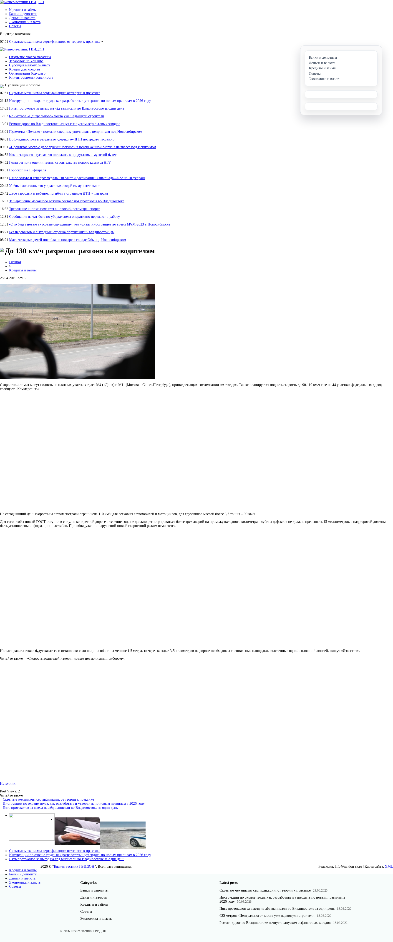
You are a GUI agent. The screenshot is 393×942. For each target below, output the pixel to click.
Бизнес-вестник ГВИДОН (74, 866)
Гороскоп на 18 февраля (27, 170)
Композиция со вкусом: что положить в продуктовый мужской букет (62, 155)
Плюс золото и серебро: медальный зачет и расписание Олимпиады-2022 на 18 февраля (77, 178)
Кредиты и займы (23, 10)
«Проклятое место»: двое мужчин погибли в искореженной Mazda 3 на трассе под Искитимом (82, 147)
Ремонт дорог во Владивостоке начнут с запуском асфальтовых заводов (64, 124)
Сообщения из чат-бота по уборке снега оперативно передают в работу (64, 216)
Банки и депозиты (23, 14)
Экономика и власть (24, 22)
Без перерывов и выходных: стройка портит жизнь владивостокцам (61, 232)
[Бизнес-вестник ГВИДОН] (22, 2)
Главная (15, 262)
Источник (7, 783)
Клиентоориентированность (31, 77)
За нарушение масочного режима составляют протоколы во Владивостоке (66, 201)
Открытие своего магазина (30, 57)
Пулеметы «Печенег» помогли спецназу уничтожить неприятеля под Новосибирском (75, 131)
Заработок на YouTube (26, 61)
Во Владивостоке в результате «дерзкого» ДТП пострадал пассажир (61, 139)
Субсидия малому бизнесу (29, 65)
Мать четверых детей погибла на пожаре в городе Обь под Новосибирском (67, 240)
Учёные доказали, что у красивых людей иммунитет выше (54, 186)
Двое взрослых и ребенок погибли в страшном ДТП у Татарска (58, 193)
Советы (15, 26)
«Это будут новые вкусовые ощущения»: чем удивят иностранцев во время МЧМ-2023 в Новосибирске (89, 224)
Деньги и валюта (22, 18)
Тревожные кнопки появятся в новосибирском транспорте (54, 209)
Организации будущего (27, 73)
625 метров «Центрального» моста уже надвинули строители (56, 116)
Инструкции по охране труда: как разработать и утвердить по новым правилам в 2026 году (80, 101)
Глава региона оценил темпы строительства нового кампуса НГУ (60, 162)
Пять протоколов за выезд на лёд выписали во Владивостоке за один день (66, 108)
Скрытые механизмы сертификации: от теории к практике (54, 41)
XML (389, 866)
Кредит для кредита (24, 69)
